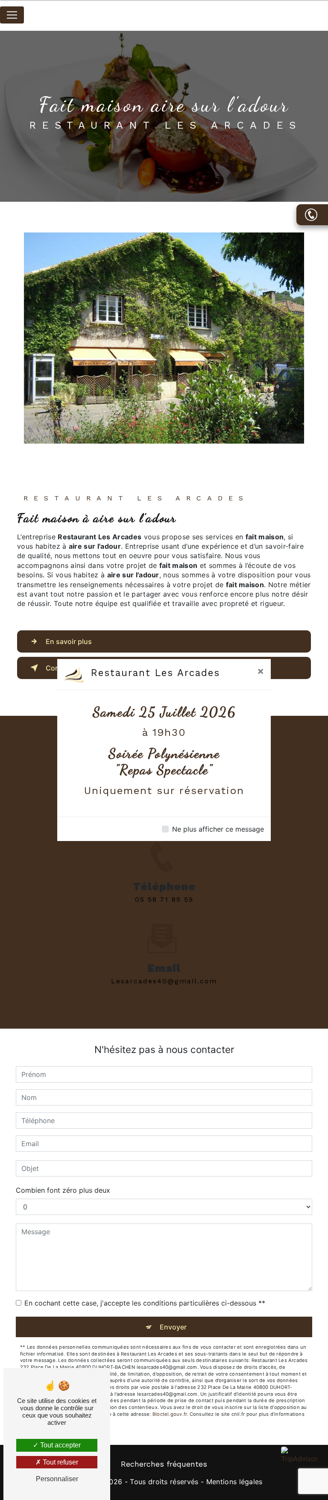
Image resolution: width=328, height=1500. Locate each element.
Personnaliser (57, 1478)
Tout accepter (59, 1445)
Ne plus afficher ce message (218, 829)
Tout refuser (59, 1462)
